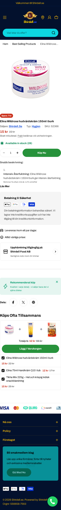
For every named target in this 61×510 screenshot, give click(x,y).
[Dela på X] (23, 302)
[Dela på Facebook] (13, 302)
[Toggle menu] (5, 17)
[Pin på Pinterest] (33, 302)
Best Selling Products (24, 44)
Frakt (20, 136)
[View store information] (55, 251)
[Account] (49, 17)
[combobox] (30, 33)
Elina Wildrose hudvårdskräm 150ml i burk (29, 358)
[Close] (57, 282)
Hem (5, 44)
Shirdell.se (15, 126)
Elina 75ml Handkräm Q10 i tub (23, 370)
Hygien (36, 126)
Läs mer (5, 186)
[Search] (54, 33)
